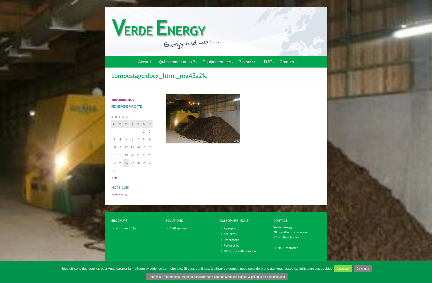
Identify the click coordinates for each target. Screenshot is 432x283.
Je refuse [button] (363, 268)
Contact (287, 62)
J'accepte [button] (343, 268)
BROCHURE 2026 (122, 100)
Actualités (230, 234)
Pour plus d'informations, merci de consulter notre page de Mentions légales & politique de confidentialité (216, 276)
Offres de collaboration (240, 251)
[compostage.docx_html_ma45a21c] (243, 119)
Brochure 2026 (126, 228)
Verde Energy (119, 194)
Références (231, 240)
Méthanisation (179, 228)
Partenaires (231, 245)
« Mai (114, 178)
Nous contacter (288, 248)
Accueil (144, 62)
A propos (230, 228)
